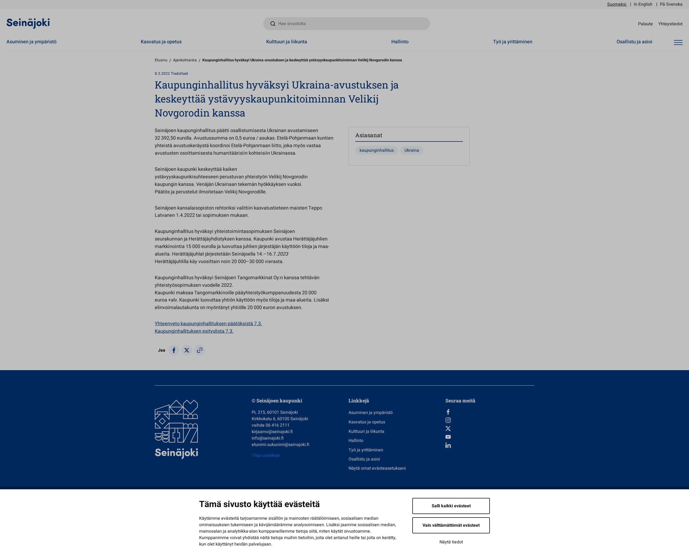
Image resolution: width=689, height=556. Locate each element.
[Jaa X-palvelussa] (186, 350)
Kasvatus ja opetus (161, 41)
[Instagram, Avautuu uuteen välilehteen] (489, 420)
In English (643, 4)
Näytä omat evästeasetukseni (377, 468)
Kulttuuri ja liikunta (286, 41)
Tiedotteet (179, 73)
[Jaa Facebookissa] (173, 350)
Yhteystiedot (670, 23)
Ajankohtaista (185, 60)
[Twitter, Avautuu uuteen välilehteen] (489, 428)
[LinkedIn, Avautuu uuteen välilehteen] (489, 445)
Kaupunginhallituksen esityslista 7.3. (194, 331)
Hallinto (400, 41)
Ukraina (412, 150)
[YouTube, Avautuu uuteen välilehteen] (489, 437)
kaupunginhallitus (377, 150)
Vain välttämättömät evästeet (451, 525)
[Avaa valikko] (678, 42)
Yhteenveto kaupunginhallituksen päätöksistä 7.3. (208, 323)
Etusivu (161, 60)
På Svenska (671, 4)
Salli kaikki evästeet (451, 506)
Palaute (645, 23)
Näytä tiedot (451, 542)
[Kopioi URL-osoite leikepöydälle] (199, 350)
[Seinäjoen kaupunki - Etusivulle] (28, 23)
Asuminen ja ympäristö (31, 41)
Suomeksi (616, 4)
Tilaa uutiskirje (266, 455)
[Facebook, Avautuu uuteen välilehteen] (489, 412)
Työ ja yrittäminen (512, 41)
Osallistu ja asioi (634, 41)
